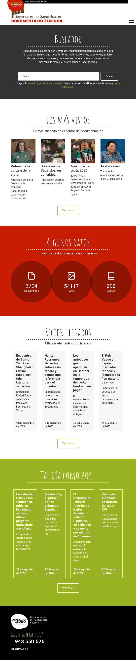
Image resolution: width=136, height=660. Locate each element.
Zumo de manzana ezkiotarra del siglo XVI (109, 501)
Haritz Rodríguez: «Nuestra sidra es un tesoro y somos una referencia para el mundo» (53, 371)
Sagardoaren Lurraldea (35, 1)
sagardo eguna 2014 (38, 83)
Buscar (109, 76)
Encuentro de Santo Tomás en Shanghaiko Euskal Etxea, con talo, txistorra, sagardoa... (24, 371)
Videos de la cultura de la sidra (20, 170)
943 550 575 (29, 641)
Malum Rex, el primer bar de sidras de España (53, 501)
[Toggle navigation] (131, 21)
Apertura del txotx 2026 (80, 168)
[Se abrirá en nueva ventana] (32, 650)
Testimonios (110, 166)
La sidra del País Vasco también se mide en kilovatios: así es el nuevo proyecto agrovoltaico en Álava (24, 511)
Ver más (68, 210)
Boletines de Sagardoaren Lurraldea (51, 170)
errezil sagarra (55, 83)
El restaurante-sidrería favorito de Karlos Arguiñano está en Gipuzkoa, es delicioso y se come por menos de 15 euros (82, 515)
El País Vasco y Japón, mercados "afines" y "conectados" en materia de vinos (111, 369)
